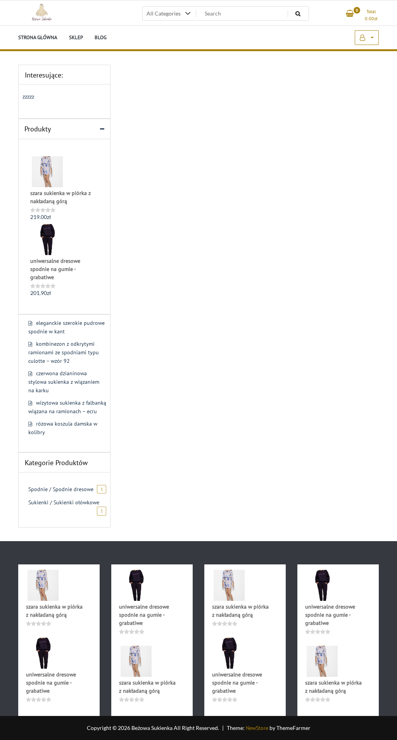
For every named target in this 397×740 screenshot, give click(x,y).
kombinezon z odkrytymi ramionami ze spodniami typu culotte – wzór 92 (63, 352)
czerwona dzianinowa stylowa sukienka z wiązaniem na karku (63, 382)
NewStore (257, 727)
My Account (367, 37)
